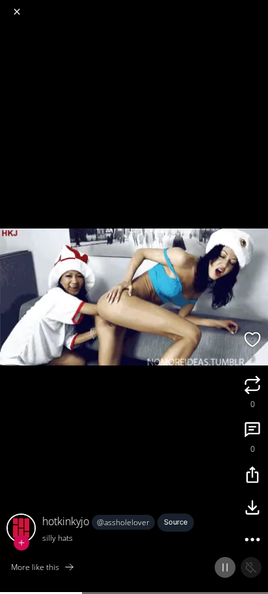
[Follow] (21, 543)
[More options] (252, 541)
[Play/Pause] (225, 567)
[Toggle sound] (251, 567)
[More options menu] (256, 6)
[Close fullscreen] (16, 11)
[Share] (252, 476)
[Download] (252, 509)
